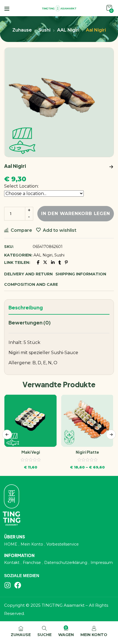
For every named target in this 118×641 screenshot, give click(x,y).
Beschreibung (26, 307)
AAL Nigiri (68, 30)
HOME (10, 544)
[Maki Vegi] (30, 420)
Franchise (32, 562)
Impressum (102, 562)
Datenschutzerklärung (65, 562)
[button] (109, 8)
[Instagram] (7, 585)
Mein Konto (32, 544)
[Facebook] (17, 585)
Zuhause (22, 30)
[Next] (111, 434)
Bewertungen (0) (30, 322)
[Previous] (7, 434)
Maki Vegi (30, 452)
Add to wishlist (59, 230)
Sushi (44, 30)
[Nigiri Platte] (87, 420)
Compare (21, 230)
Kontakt (11, 562)
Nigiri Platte (87, 452)
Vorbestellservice (62, 544)
